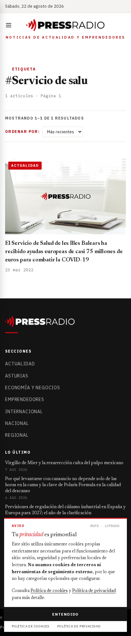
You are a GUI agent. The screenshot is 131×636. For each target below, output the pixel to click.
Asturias (16, 376)
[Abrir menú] (10, 25)
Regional (17, 435)
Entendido (65, 614)
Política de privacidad (94, 591)
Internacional (24, 411)
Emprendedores (24, 399)
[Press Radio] (65, 25)
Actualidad (20, 364)
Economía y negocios (32, 388)
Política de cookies (49, 591)
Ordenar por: (22, 131)
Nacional (17, 423)
